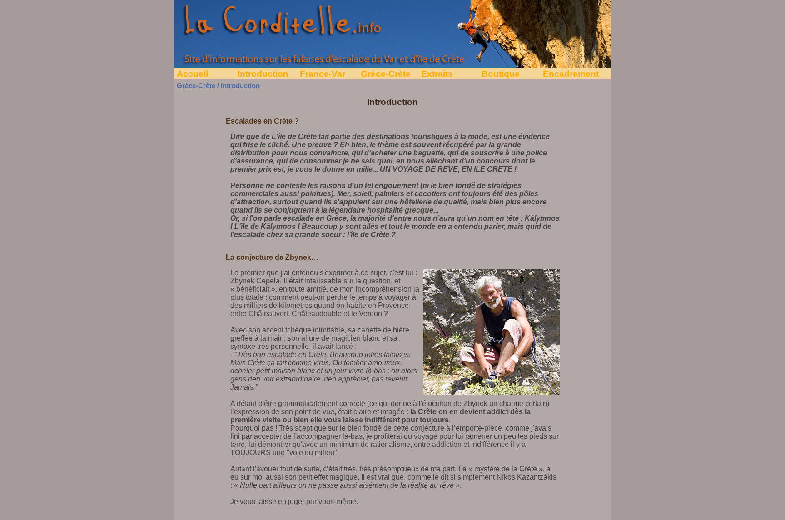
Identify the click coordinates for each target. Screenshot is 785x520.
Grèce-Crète (386, 74)
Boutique (501, 74)
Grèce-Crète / (198, 85)
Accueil (192, 74)
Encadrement (571, 74)
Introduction (263, 74)
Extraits (437, 74)
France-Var (322, 74)
